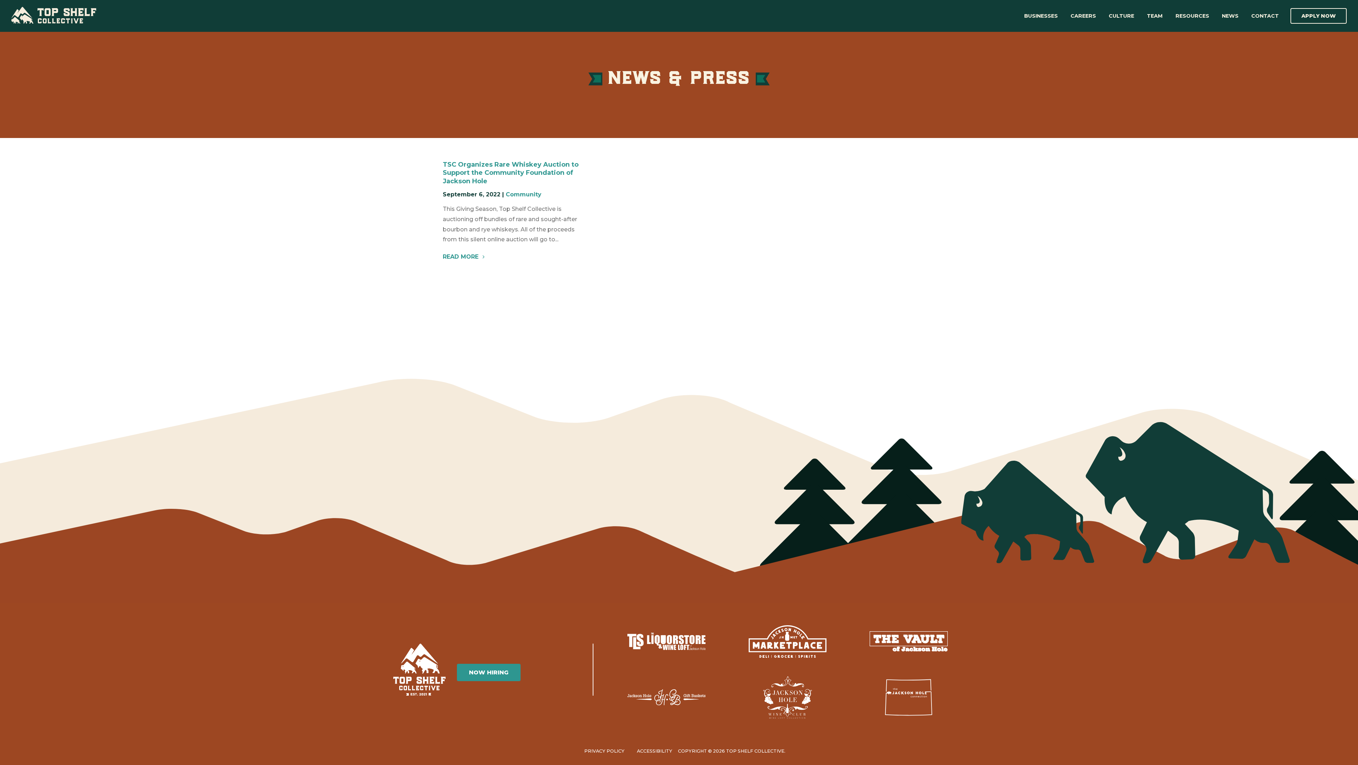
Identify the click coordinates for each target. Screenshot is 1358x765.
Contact (1265, 16)
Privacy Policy (604, 751)
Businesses (1041, 16)
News (1230, 16)
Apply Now (1318, 16)
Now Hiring (489, 672)
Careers (1083, 16)
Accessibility (654, 751)
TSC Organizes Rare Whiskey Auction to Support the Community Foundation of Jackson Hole (511, 173)
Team (1155, 16)
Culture (1121, 16)
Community (523, 194)
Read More (460, 256)
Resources (1192, 16)
